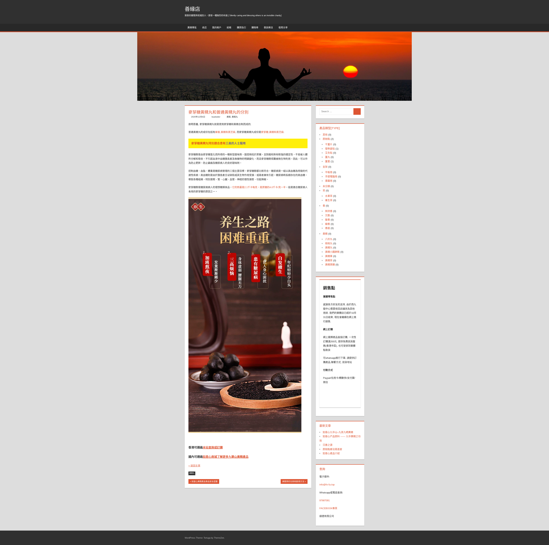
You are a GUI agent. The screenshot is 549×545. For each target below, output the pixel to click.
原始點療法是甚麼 (332, 449)
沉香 (327, 215)
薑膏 (327, 161)
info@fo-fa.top (327, 484)
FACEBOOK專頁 (328, 508)
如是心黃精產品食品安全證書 (204, 482)
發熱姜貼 (330, 148)
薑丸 (327, 157)
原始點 (326, 139)
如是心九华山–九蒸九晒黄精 (338, 432)
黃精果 (328, 256)
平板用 (328, 172)
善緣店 (192, 9)
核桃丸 (328, 243)
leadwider (216, 117)
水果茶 (328, 196)
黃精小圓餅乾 (332, 252)
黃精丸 (235, 117)
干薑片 (328, 144)
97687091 (324, 500)
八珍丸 (328, 239)
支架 (325, 167)
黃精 (229, 117)
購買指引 (241, 27)
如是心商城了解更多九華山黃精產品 (225, 456)
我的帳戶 (216, 27)
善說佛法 (268, 27)
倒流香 (328, 211)
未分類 (326, 186)
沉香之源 (327, 445)
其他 (325, 134)
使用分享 (283, 27)
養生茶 (328, 200)
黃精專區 (192, 27)
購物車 (254, 27)
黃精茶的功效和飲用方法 (293, 482)
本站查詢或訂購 (213, 447)
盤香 (327, 219)
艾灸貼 (328, 153)
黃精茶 (328, 260)
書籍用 (328, 181)
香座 (327, 228)
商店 (204, 27)
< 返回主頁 (194, 465)
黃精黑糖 (330, 264)
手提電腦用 (331, 176)
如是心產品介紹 (331, 453)
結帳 (229, 27)
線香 (327, 224)
